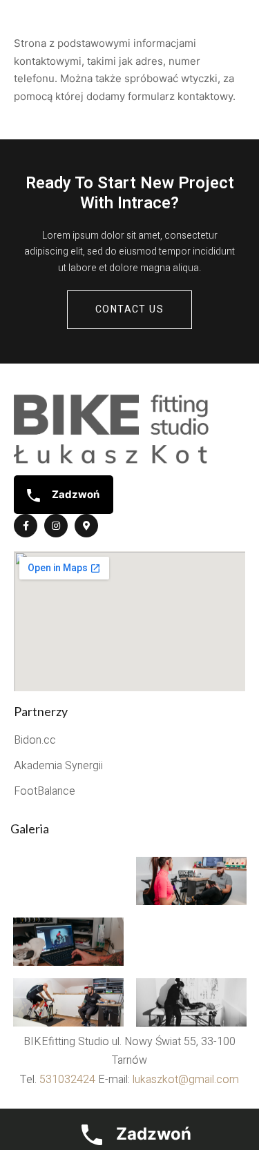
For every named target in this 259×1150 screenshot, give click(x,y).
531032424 (67, 1079)
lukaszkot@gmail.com (186, 1079)
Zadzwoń (74, 494)
